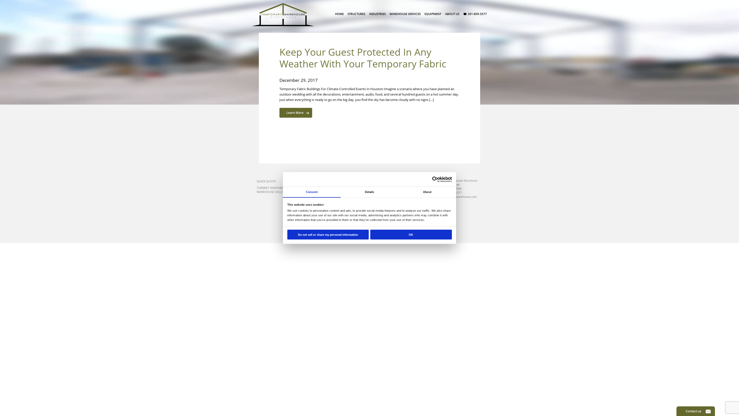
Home (339, 14)
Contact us (694, 411)
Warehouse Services (405, 14)
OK (411, 234)
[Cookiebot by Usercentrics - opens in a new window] (435, 179)
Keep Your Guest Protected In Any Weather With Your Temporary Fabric (362, 57)
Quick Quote (266, 181)
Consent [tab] (312, 192)
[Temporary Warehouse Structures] (283, 14)
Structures (356, 14)
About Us (452, 14)
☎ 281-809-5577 (475, 14)
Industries (377, 14)
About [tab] (427, 192)
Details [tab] (369, 192)
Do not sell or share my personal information (328, 234)
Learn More (294, 113)
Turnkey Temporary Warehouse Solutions (274, 190)
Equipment (433, 14)
